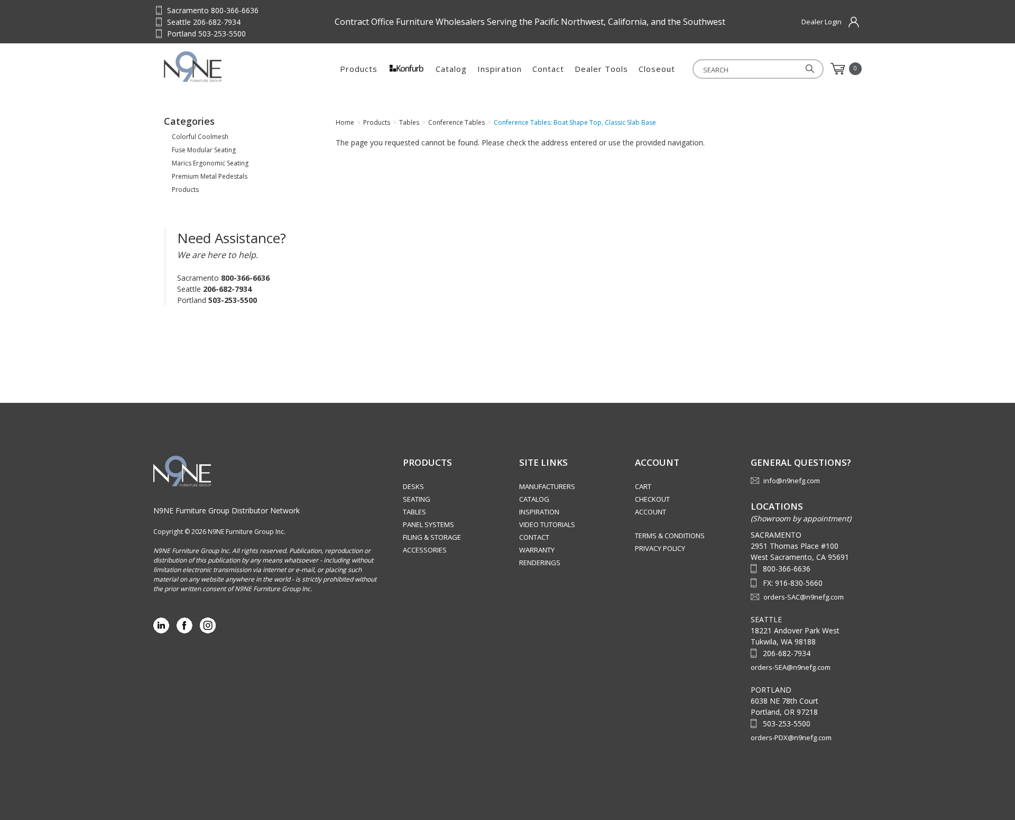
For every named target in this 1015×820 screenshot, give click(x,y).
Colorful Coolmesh (200, 136)
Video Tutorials (547, 524)
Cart (643, 486)
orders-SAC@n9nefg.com (803, 597)
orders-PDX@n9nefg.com (791, 737)
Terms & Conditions (670, 535)
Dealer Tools (601, 68)
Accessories (425, 550)
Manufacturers (547, 486)
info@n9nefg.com (791, 480)
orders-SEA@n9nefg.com (791, 667)
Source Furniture (216, 66)
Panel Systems (428, 524)
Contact (548, 68)
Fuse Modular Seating (204, 149)
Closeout (657, 68)
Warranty (537, 550)
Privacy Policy (660, 548)
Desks (413, 486)
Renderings (539, 562)
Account (650, 512)
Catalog (451, 68)
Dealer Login (821, 21)
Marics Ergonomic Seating (210, 163)
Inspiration (499, 68)
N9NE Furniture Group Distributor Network (226, 510)
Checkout (652, 499)
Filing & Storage (432, 537)
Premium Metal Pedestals (209, 176)
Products (358, 68)
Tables (414, 512)
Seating (416, 499)
